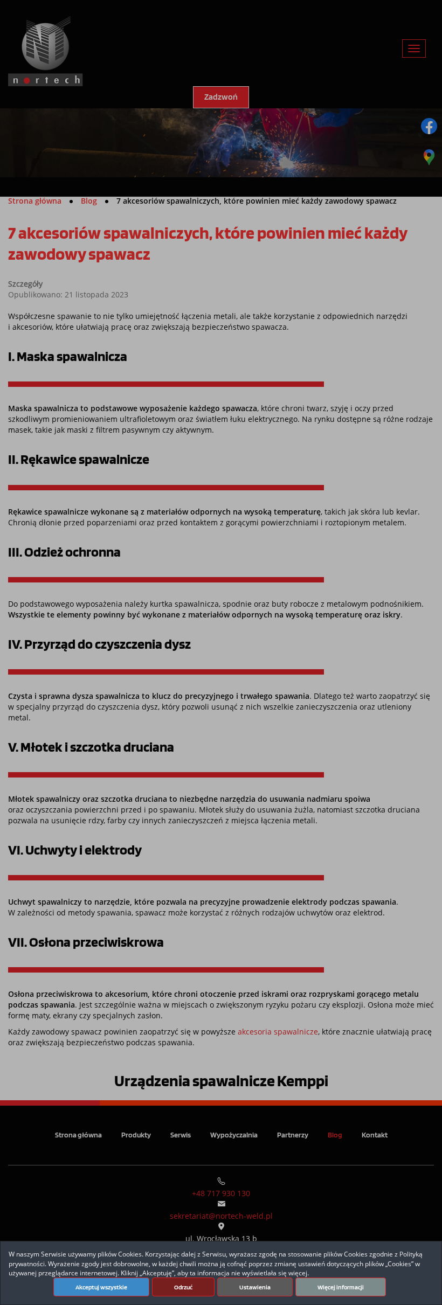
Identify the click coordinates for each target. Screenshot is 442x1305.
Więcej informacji (340, 1287)
